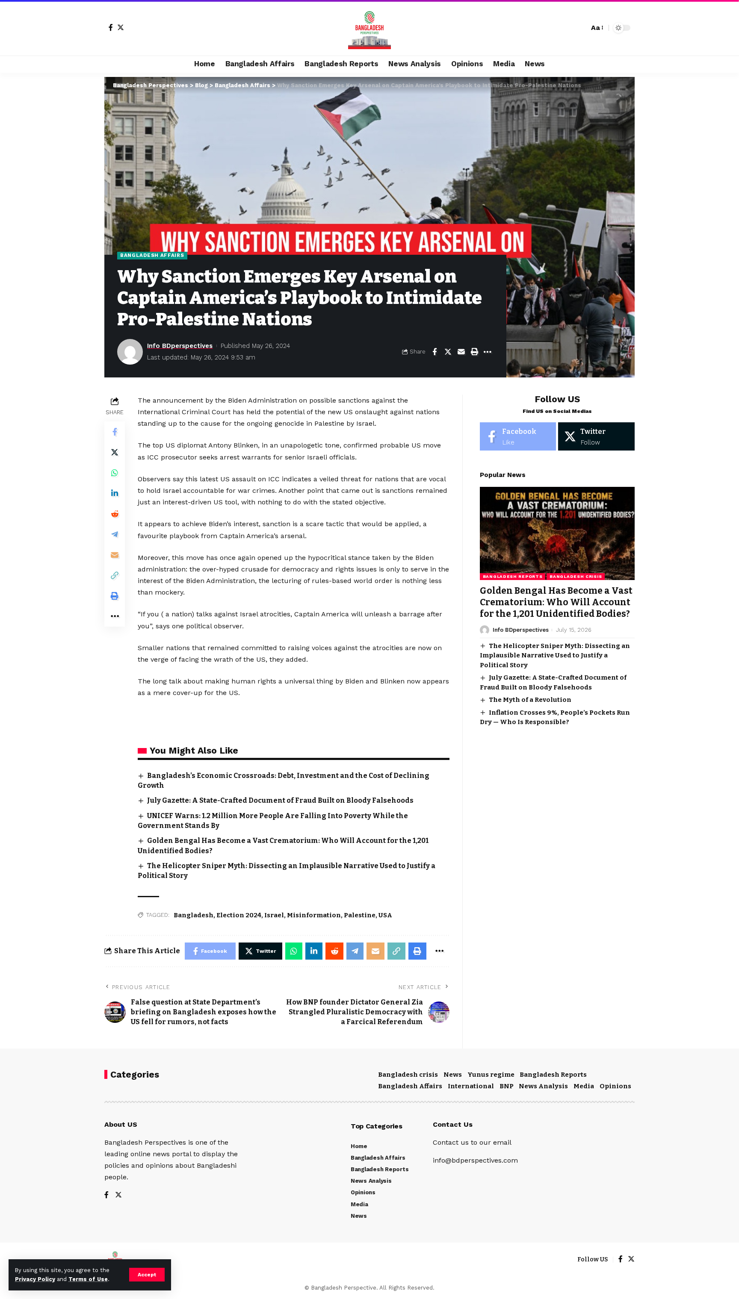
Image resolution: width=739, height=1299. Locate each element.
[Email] (461, 352)
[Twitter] (120, 27)
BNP (507, 1086)
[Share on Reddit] (114, 514)
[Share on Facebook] (434, 352)
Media (583, 1086)
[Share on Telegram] (114, 534)
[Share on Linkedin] (114, 493)
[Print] (474, 352)
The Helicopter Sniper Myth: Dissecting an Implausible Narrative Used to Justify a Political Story (555, 655)
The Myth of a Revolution (530, 700)
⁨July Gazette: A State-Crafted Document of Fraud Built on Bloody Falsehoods (280, 800)
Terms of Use (88, 1279)
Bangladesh (193, 915)
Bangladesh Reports (513, 576)
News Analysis (543, 1086)
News (452, 1074)
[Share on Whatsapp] (114, 472)
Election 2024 (238, 915)
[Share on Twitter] (448, 352)
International (471, 1086)
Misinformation (314, 915)
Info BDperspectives (180, 346)
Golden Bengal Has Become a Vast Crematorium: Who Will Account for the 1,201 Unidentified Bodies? (556, 602)
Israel (274, 915)
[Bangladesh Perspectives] (369, 27)
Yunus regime (490, 1074)
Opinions (615, 1086)
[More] (488, 352)
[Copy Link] (114, 575)
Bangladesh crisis (576, 576)
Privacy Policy (35, 1279)
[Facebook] (110, 27)
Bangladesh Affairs (152, 255)
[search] (580, 28)
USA (385, 915)
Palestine (359, 915)
